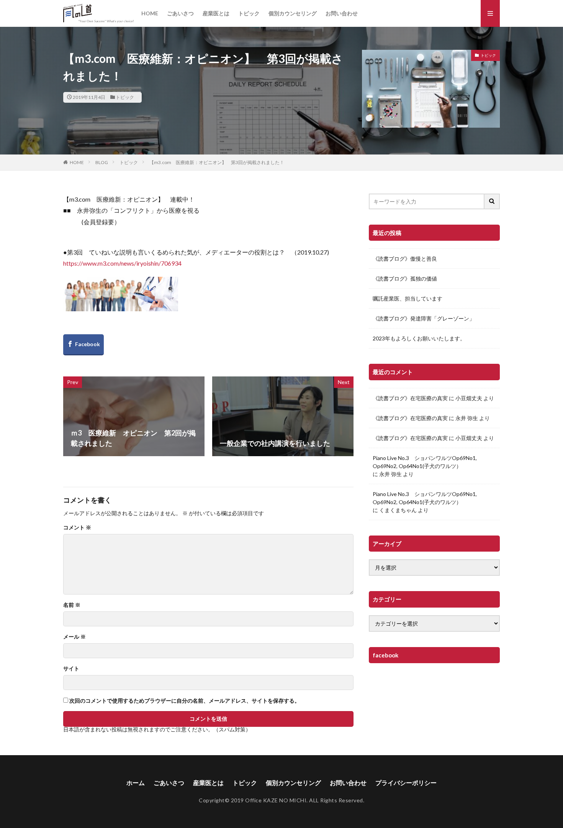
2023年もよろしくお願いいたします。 (419, 338)
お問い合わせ (342, 13)
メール (74, 636)
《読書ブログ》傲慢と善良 (405, 258)
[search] (492, 201)
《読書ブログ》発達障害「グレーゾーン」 (424, 318)
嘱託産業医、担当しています (407, 298)
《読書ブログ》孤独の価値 (405, 278)
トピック (249, 13)
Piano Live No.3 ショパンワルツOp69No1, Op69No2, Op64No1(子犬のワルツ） (425, 462)
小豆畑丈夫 (468, 398)
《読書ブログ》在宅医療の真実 (410, 398)
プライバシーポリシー (406, 782)
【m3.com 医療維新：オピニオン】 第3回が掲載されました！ (219, 162)
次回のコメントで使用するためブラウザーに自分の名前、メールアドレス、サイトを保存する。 (184, 700)
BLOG (101, 162)
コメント (77, 527)
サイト (71, 668)
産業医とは (216, 13)
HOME (149, 13)
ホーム (135, 782)
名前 (71, 605)
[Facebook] (83, 344)
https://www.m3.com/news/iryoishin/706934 (122, 263)
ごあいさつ (180, 13)
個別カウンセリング (292, 13)
